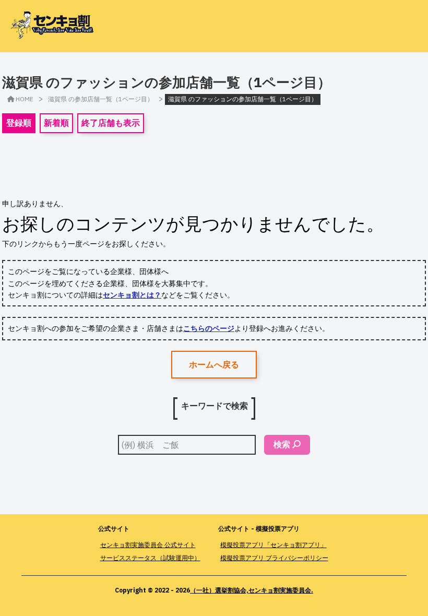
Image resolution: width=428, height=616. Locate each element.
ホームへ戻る (214, 364)
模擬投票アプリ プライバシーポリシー (274, 558)
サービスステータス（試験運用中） (150, 558)
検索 (282, 444)
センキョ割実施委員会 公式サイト (148, 545)
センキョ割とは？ (132, 295)
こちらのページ (208, 328)
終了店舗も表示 (110, 122)
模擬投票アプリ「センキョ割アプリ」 (273, 545)
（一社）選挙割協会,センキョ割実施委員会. (251, 590)
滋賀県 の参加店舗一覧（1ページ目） (100, 99)
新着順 (56, 122)
